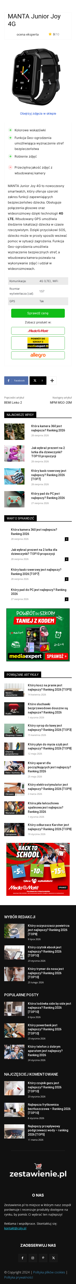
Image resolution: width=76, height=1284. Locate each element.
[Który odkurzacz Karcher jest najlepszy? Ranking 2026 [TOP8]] (14, 829)
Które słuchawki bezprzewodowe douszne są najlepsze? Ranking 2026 (48, 708)
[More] (52, 380)
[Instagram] (33, 1258)
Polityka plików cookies (49, 1272)
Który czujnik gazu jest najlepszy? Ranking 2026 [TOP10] (44, 1087)
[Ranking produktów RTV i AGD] (38, 1171)
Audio (8, 713)
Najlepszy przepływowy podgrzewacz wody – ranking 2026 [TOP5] (48, 1130)
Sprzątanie (10, 834)
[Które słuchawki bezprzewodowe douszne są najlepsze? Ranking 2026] (14, 708)
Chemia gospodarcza (11, 752)
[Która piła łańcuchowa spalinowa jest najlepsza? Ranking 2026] (14, 807)
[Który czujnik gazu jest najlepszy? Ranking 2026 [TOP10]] (14, 1088)
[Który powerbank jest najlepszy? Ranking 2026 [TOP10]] (14, 1030)
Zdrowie (9, 793)
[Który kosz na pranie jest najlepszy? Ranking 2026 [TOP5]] (14, 690)
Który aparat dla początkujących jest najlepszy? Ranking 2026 (49, 767)
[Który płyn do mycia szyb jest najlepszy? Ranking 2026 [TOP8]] (14, 749)
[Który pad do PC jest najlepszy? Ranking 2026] (14, 499)
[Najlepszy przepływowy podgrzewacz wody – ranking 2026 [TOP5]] (14, 1131)
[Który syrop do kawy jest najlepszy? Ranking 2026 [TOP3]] (14, 730)
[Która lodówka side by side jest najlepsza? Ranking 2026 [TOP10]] (14, 1009)
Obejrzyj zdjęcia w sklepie (38, 113)
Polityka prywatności (18, 1277)
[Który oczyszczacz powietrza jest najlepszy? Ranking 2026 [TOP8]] (14, 931)
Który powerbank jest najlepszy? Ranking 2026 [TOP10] (44, 1029)
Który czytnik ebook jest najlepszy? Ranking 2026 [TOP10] (44, 951)
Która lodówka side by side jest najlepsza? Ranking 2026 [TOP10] (49, 1008)
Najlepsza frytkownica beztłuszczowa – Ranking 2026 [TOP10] (49, 1109)
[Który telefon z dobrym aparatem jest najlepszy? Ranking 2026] (14, 1052)
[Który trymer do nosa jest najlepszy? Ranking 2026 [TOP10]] (14, 974)
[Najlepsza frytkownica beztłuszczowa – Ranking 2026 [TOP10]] (14, 1110)
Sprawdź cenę (38, 313)
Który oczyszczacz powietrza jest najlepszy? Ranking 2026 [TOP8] (48, 930)
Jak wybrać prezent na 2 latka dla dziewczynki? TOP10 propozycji (48, 452)
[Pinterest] (43, 1258)
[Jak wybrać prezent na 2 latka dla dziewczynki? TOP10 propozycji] (14, 453)
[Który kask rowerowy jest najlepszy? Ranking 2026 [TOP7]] (14, 476)
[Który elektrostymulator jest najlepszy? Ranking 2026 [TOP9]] (14, 789)
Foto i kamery (12, 772)
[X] (53, 1258)
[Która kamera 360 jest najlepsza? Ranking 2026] (14, 432)
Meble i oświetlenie (11, 693)
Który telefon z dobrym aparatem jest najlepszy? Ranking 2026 (45, 1051)
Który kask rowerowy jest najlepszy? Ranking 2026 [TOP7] (48, 475)
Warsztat (10, 812)
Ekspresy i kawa (13, 735)
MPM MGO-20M (61, 402)
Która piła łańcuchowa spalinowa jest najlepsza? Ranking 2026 (45, 807)
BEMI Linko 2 (13, 402)
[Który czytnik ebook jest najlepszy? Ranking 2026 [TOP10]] (14, 952)
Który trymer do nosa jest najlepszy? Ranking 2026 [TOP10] (46, 973)
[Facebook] (22, 1258)
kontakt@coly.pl (15, 1228)
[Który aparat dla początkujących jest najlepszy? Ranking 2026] (14, 767)
